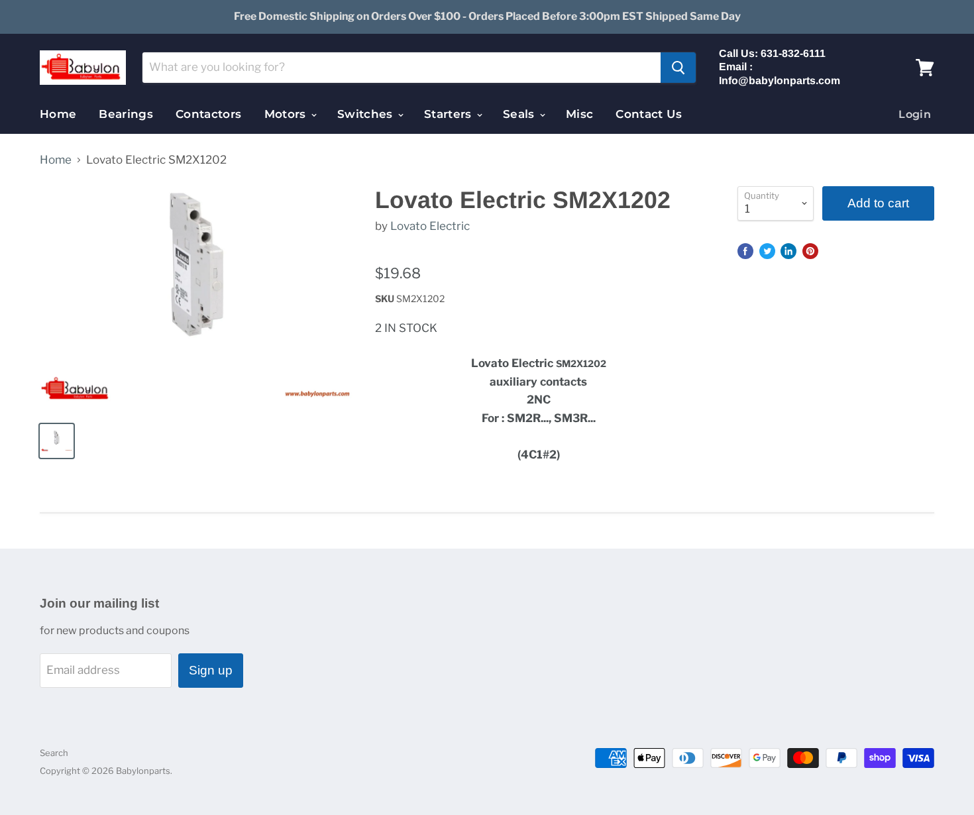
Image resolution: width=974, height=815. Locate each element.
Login (914, 114)
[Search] (678, 67)
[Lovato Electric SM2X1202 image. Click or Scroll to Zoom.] (196, 298)
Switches (366, 114)
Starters (449, 114)
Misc (579, 114)
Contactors (208, 114)
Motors (286, 114)
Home (58, 114)
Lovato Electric (430, 226)
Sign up (211, 670)
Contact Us (648, 114)
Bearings (126, 114)
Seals (520, 114)
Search (54, 752)
